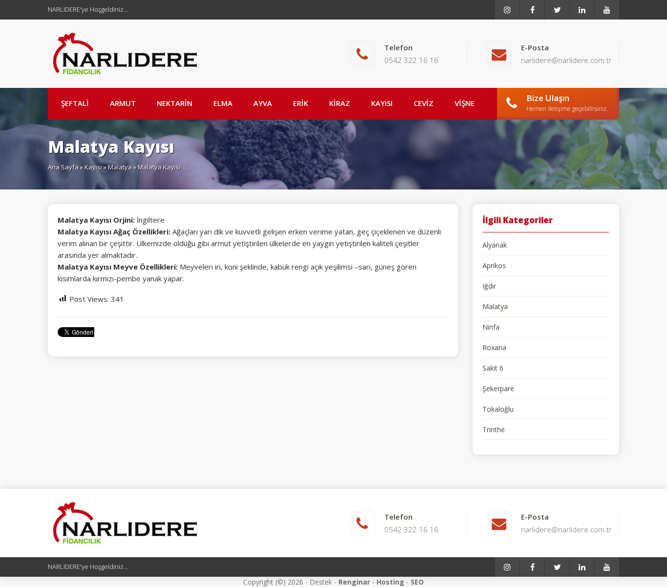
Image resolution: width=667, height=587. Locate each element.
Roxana (494, 347)
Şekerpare (498, 388)
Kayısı (93, 167)
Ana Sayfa (63, 167)
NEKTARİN (174, 103)
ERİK (300, 103)
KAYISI (382, 103)
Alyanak (494, 245)
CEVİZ (424, 103)
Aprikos (494, 265)
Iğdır (489, 286)
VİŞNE (465, 103)
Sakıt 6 (492, 368)
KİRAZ (339, 103)
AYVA (262, 103)
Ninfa (491, 327)
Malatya (120, 167)
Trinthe (493, 429)
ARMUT (123, 103)
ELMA (222, 103)
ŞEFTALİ (75, 103)
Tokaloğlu (498, 409)
